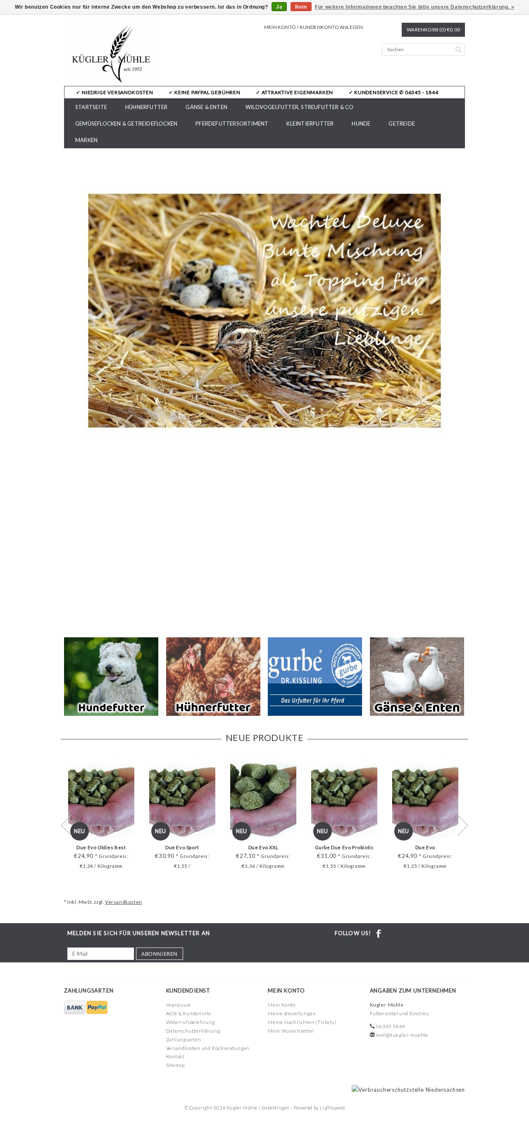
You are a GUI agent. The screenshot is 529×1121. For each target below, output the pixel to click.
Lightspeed (332, 1107)
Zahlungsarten (183, 1039)
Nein (301, 7)
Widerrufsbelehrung (190, 1022)
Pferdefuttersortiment (231, 123)
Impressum (178, 1004)
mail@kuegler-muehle (402, 1035)
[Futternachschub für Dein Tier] (112, 54)
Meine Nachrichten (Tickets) (302, 1022)
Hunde (361, 123)
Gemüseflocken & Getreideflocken (126, 123)
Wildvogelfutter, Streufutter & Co (299, 107)
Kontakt (175, 1056)
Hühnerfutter (146, 107)
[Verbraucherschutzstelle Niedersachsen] (406, 1089)
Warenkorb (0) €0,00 (433, 29)
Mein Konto (281, 1004)
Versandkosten (123, 902)
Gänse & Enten (206, 107)
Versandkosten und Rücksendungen (208, 1048)
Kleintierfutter (310, 123)
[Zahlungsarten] (75, 1007)
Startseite (91, 107)
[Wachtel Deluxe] (264, 310)
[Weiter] (458, 389)
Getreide (401, 123)
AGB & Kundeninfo (189, 1013)
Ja (279, 7)
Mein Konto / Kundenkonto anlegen (313, 27)
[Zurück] (70, 389)
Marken (86, 140)
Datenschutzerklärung (193, 1030)
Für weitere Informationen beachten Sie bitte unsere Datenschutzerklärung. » (414, 7)
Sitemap (175, 1065)
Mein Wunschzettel (291, 1030)
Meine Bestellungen (292, 1013)
